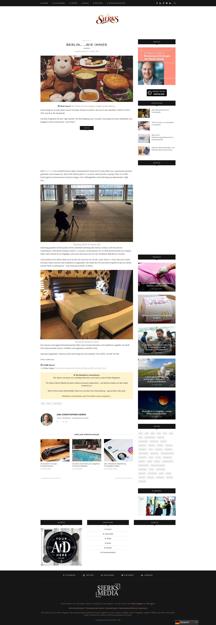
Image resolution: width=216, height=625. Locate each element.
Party (49, 403)
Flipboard (86, 368)
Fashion (169, 445)
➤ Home (44, 3)
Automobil (143, 441)
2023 (158, 433)
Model (157, 461)
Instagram (68, 368)
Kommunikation (167, 453)
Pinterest (95, 368)
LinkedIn (77, 368)
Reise (151, 469)
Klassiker (154, 453)
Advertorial (150, 437)
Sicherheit (160, 469)
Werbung (160, 477)
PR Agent (151, 603)
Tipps (161, 473)
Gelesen (159, 449)
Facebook (59, 368)
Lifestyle (142, 457)
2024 (165, 433)
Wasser (151, 477)
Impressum (142, 608)
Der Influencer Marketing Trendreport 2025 (115, 465)
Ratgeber (142, 469)
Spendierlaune (112, 608)
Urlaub (142, 477)
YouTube (142, 481)
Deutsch (184, 622)
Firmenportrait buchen (95, 608)
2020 (140, 433)
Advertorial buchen (76, 608)
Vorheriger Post (51, 478)
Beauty (163, 441)
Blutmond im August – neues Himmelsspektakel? (157, 412)
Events (160, 445)
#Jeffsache (48, 171)
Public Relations (157, 465)
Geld (151, 449)
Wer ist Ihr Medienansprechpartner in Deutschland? (163, 137)
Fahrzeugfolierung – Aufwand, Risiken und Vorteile (156, 284)
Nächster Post (123, 478)
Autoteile (154, 441)
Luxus (158, 457)
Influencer (143, 453)
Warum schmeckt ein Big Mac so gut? (157, 316)
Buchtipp (142, 445)
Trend (168, 473)
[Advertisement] (86, 148)
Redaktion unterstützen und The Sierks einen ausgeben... (86, 396)
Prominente (143, 465)
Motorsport (168, 461)
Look (151, 457)
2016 (43, 403)
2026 (140, 437)
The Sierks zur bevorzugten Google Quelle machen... (93, 106)
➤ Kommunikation (116, 3)
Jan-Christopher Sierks (71, 414)
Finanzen (142, 449)
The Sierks (152, 473)
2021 (146, 433)
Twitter (103, 368)
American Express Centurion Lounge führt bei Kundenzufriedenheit (157, 347)
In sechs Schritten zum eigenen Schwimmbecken (86, 465)
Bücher (152, 445)
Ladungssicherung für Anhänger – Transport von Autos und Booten (157, 379)
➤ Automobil (58, 3)
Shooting (57, 403)
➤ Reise (85, 3)
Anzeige (161, 437)
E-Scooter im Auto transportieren (48, 465)
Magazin (86, 40)
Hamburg (168, 449)
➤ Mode (73, 3)
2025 (171, 433)
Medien (141, 461)
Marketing (168, 457)
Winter (169, 477)
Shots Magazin (137, 603)
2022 (152, 433)
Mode (150, 461)
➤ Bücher (98, 3)
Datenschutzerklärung (128, 608)
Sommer (142, 473)
